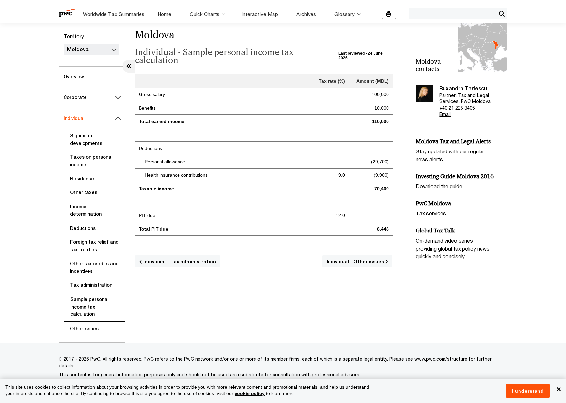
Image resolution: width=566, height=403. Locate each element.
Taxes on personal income (91, 160)
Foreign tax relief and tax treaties (94, 245)
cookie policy (250, 393)
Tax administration (91, 285)
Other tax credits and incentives (94, 267)
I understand (528, 390)
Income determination (86, 210)
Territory (74, 36)
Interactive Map (259, 14)
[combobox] (452, 13)
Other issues (84, 328)
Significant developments (86, 139)
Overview (74, 76)
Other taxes (83, 192)
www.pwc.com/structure (440, 359)
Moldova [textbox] (78, 49)
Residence (82, 178)
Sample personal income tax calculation (89, 307)
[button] (501, 13)
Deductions (83, 228)
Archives (306, 14)
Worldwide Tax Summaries (113, 14)
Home (164, 14)
